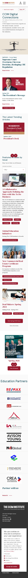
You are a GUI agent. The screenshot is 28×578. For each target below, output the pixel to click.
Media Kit (5, 495)
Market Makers (7, 313)
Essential (7, 553)
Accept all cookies (11, 566)
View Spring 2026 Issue (14, 321)
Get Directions (6, 519)
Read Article (6, 70)
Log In (20, 4)
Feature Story (7, 280)
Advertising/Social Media (11, 558)
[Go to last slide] (12, 155)
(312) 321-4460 (6, 521)
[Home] (8, 3)
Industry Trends (7, 219)
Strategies (6, 223)
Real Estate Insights (9, 9)
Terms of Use (15, 572)
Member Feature (18, 313)
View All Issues (14, 368)
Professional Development (10, 240)
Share (21, 9)
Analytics (7, 560)
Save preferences (8, 562)
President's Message (9, 108)
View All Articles (14, 325)
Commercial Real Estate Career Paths (13, 276)
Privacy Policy (5, 572)
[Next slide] (15, 155)
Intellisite (17, 219)
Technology (15, 223)
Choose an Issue (7, 166)
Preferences (8, 556)
